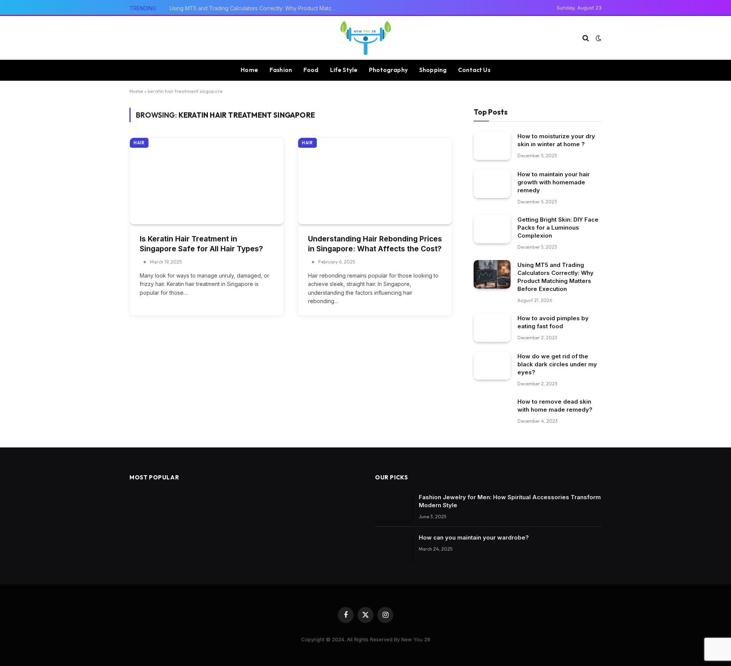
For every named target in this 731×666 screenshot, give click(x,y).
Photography (388, 69)
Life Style (344, 69)
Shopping (433, 69)
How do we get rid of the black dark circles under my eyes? (557, 364)
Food (311, 69)
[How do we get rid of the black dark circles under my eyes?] (492, 365)
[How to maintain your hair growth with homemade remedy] (492, 183)
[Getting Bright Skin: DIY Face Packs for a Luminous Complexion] (492, 229)
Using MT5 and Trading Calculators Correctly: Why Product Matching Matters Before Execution (255, 8)
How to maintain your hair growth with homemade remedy (553, 182)
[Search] (586, 37)
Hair (139, 142)
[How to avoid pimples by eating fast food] (492, 327)
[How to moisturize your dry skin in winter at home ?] (492, 145)
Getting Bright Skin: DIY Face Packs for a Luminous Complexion (558, 227)
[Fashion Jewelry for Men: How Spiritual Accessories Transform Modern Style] (393, 506)
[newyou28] (365, 38)
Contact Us (474, 69)
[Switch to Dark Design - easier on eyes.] (598, 38)
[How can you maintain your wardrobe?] (393, 547)
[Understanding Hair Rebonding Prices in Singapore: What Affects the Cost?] (375, 181)
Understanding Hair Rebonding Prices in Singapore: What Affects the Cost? (375, 244)
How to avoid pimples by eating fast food (553, 322)
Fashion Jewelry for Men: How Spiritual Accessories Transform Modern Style (510, 501)
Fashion (281, 69)
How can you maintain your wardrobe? (474, 537)
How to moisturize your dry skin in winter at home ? (556, 140)
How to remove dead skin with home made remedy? (554, 405)
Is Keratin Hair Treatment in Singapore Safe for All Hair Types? (201, 244)
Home (249, 69)
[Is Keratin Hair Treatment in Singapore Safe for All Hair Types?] (207, 181)
